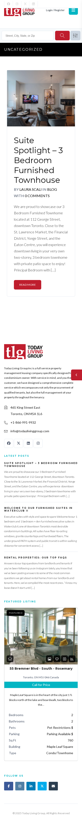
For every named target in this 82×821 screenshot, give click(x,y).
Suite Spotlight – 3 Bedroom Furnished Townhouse (38, 160)
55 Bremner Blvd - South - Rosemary (41, 668)
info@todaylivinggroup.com (29, 431)
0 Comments (37, 195)
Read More (27, 284)
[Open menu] (73, 10)
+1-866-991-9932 (23, 422)
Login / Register (55, 10)
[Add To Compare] (64, 659)
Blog (52, 189)
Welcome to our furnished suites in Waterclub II (38, 509)
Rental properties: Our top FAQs (35, 557)
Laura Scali (30, 189)
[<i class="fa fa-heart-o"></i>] (57, 659)
